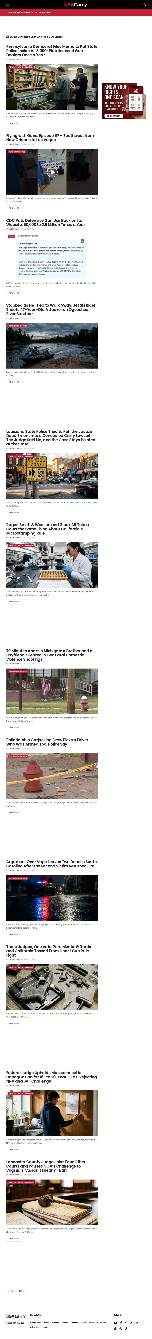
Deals (91, 1322)
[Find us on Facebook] (121, 1323)
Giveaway (101, 1322)
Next (20, 1291)
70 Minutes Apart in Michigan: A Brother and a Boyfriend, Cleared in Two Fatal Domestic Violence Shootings (49, 655)
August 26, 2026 (28, 59)
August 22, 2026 (28, 959)
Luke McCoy (14, 59)
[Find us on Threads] (126, 1329)
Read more (15, 123)
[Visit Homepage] (76, 4)
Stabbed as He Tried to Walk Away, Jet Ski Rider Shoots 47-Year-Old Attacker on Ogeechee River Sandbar (51, 309)
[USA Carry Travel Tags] (124, 101)
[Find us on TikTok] (115, 1329)
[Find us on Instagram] (126, 1323)
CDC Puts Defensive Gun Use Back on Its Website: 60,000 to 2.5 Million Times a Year (45, 222)
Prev (11, 1291)
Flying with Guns (17, 152)
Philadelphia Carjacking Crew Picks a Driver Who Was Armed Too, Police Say (47, 742)
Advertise (34, 1327)
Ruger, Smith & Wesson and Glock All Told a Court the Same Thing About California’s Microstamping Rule (47, 529)
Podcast (75, 1322)
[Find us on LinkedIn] (137, 1323)
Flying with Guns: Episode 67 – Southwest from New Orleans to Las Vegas (50, 138)
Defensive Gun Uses (18, 326)
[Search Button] (144, 4)
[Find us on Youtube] (115, 1323)
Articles (55, 1322)
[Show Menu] (7, 4)
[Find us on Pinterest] (120, 1329)
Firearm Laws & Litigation (21, 67)
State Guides (35, 1322)
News (11, 237)
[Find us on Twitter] (131, 1323)
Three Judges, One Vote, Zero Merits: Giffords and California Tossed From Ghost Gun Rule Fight (48, 951)
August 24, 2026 (28, 448)
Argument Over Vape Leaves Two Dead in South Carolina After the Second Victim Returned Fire (51, 864)
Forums (65, 1322)
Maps (46, 1322)
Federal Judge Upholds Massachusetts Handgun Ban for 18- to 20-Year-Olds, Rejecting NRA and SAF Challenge (51, 1077)
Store (84, 1322)
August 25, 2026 (28, 144)
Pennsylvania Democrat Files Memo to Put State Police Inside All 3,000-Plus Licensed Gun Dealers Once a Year (52, 51)
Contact (45, 1327)
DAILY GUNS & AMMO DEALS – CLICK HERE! (29, 12)
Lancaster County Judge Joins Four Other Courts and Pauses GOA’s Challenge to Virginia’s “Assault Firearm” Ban (46, 1166)
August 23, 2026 (28, 663)
